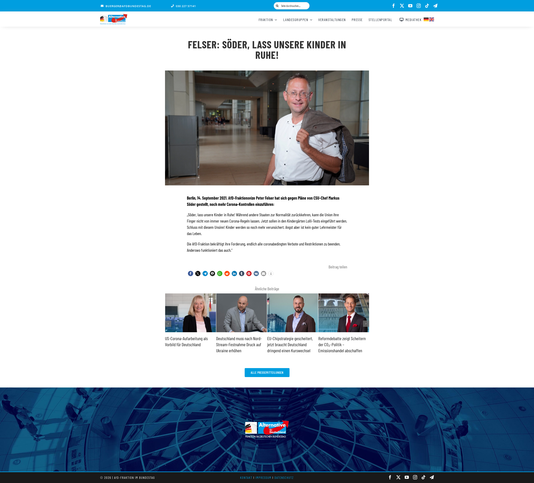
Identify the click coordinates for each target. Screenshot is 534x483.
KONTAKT (246, 477)
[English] (432, 18)
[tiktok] (427, 6)
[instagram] (419, 6)
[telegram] (435, 6)
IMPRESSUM (263, 477)
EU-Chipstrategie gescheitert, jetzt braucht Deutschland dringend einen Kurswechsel (239, 344)
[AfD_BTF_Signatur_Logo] (113, 16)
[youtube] (410, 6)
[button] (190, 273)
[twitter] (402, 6)
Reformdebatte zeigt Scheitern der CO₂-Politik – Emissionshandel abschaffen (291, 344)
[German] (426, 18)
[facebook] (394, 6)
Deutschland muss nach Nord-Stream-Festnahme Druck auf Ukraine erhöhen (188, 344)
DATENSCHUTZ (284, 477)
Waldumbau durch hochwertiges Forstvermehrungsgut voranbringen (343, 344)
